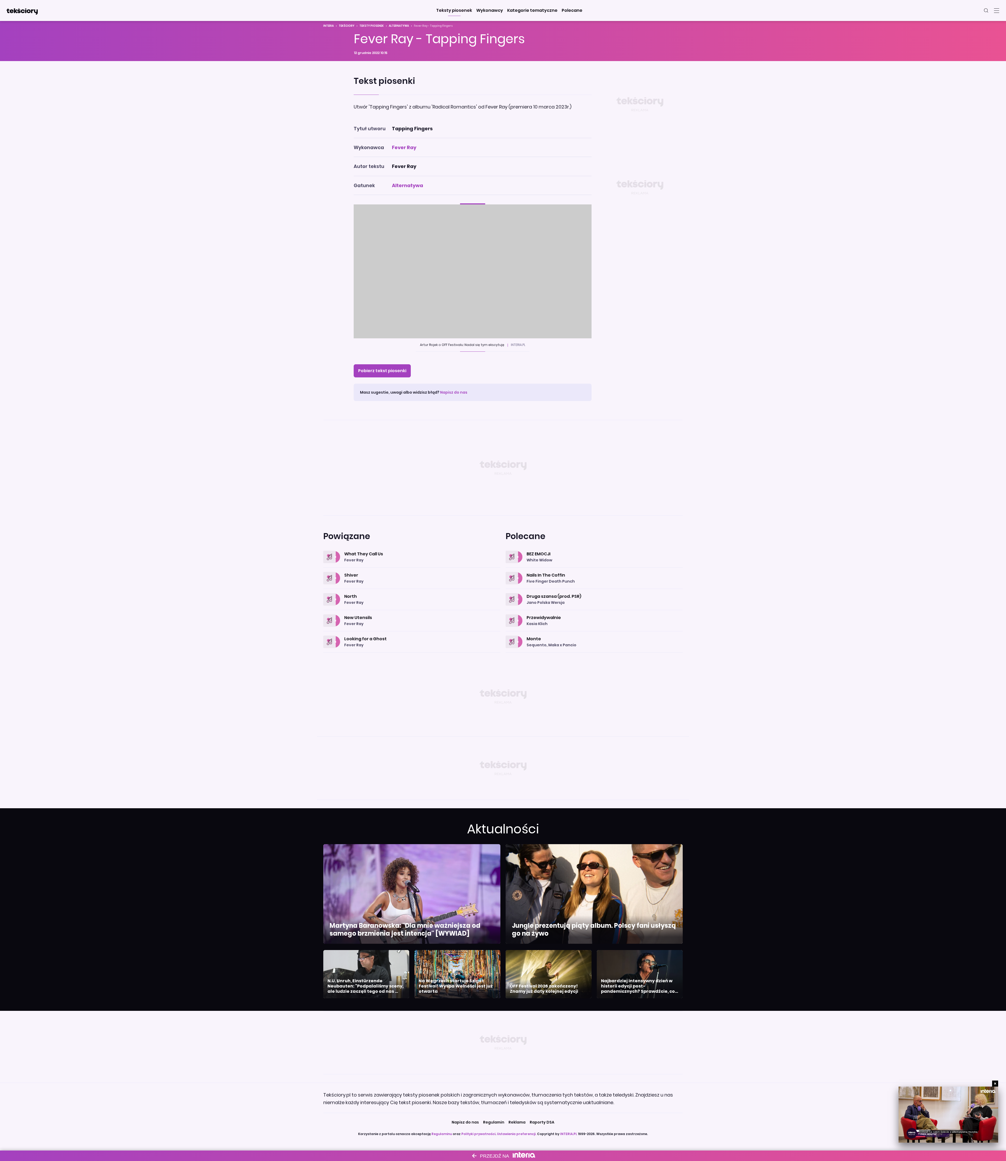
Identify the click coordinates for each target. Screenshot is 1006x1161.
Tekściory (346, 26)
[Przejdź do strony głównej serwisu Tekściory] (22, 10)
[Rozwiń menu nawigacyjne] (996, 10)
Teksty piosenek (371, 26)
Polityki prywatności (478, 1134)
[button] (454, 10)
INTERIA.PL (568, 1134)
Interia (328, 26)
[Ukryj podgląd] (995, 1084)
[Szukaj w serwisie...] (986, 10)
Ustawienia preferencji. (516, 1134)
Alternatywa (399, 26)
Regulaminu (441, 1134)
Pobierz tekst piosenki (382, 371)
